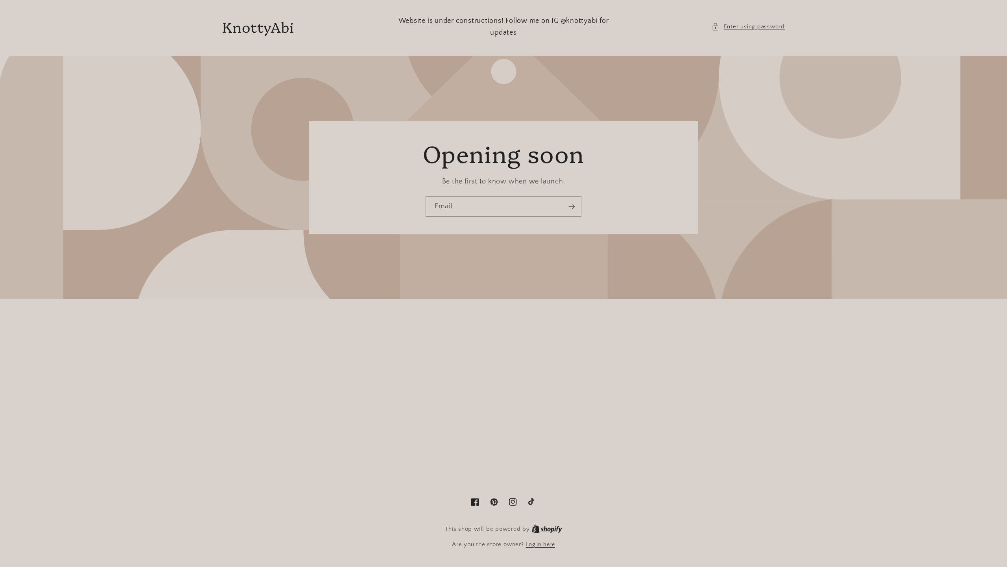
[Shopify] (547, 529)
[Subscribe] (571, 206)
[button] (748, 27)
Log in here (540, 544)
